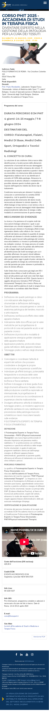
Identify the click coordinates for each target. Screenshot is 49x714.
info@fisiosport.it (12, 680)
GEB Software (29, 661)
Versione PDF (39, 637)
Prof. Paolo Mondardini (11, 87)
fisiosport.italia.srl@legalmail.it (30, 680)
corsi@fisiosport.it (11, 616)
